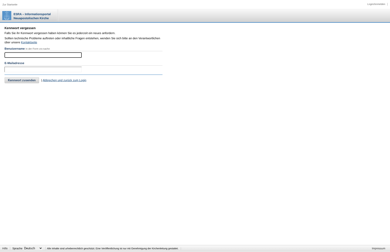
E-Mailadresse (14, 63)
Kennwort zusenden (22, 80)
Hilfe (5, 248)
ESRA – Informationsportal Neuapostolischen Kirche (32, 16)
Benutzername (15, 48)
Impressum (378, 248)
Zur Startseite (9, 4)
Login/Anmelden (376, 4)
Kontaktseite (29, 42)
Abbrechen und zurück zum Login (64, 80)
